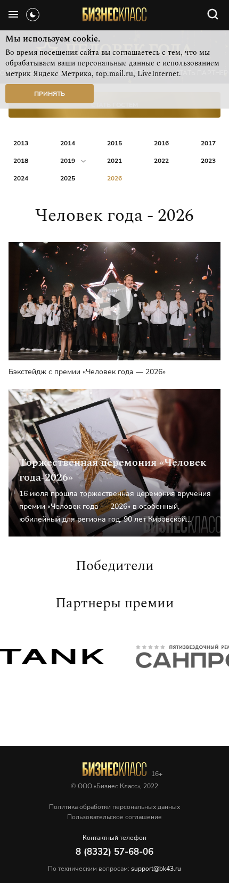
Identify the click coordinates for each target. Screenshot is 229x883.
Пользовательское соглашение (114, 817)
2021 (114, 160)
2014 (67, 143)
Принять (49, 93)
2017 (208, 143)
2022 (161, 160)
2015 (114, 143)
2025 (67, 178)
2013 (20, 143)
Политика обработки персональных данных (114, 807)
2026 (114, 178)
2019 (67, 160)
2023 (208, 160)
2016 (161, 143)
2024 (20, 178)
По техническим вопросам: (114, 868)
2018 (20, 160)
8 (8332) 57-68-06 (114, 852)
